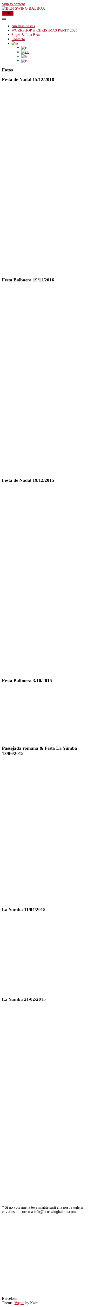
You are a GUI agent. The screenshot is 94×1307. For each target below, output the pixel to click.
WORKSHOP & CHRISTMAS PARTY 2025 (45, 30)
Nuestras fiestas (23, 26)
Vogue (19, 1303)
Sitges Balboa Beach (27, 35)
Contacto (18, 39)
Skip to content (13, 4)
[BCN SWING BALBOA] (23, 8)
